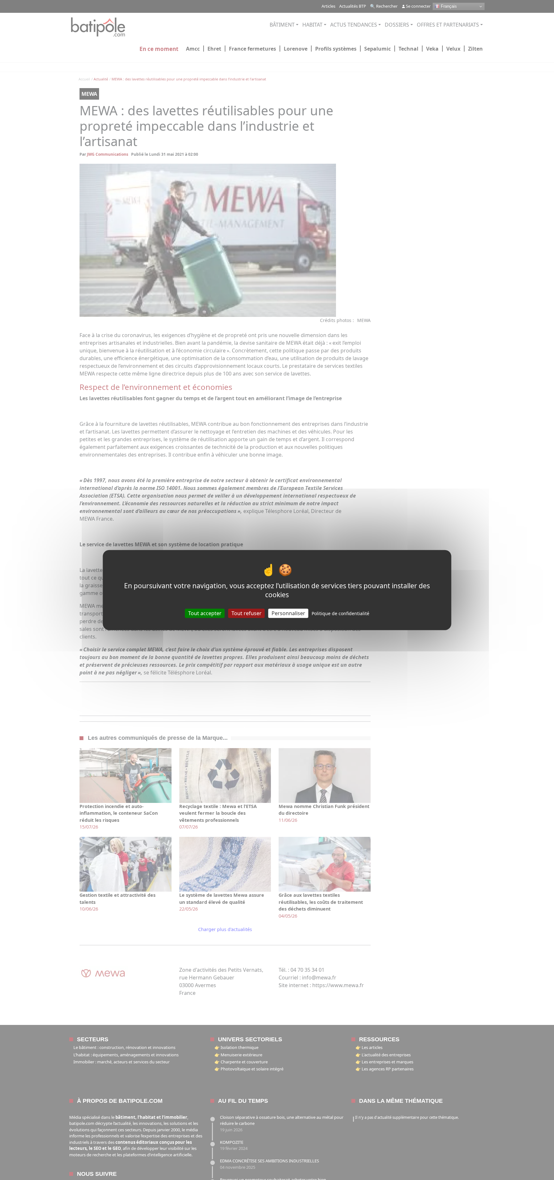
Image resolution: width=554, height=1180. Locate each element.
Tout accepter (205, 613)
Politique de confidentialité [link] (340, 613)
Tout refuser (246, 613)
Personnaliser (288, 613)
